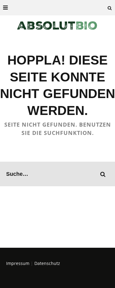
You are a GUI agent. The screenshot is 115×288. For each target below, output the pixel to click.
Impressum (17, 263)
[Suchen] (110, 7)
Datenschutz (47, 263)
